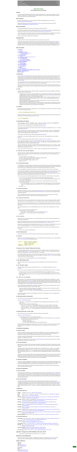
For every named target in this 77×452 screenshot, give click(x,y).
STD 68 (49, 401)
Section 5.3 (34, 140)
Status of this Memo (20, 26)
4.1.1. (20, 59)
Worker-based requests (24, 54)
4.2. (17, 296)
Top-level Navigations (23, 63)
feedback (74, 446)
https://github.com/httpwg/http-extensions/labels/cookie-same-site (28, 24)
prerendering (20, 423)
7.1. (18, 68)
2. (17, 52)
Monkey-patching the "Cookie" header (25, 60)
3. (17, 55)
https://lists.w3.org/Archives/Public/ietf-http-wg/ (25, 21)
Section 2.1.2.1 (52, 222)
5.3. (17, 359)
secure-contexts (20, 429)
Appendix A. (19, 69)
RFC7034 (19, 424)
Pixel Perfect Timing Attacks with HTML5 (32, 420)
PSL (18, 395)
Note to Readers (19, 18)
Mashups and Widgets (22, 359)
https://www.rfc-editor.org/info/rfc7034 (28, 425)
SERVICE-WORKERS (21, 414)
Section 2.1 (28, 251)
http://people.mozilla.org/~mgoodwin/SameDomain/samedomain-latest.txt (33, 428)
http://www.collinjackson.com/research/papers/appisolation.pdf (36, 419)
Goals (21, 50)
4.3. (18, 60)
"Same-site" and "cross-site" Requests (26, 150)
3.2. (17, 248)
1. (17, 49)
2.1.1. (20, 53)
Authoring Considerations (22, 61)
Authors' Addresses (20, 440)
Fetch (28, 392)
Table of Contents (20, 47)
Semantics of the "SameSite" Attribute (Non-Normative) (29, 248)
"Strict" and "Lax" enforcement (25, 59)
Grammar (21, 56)
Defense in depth (22, 62)
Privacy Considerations (22, 64)
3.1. (18, 56)
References (20, 67)
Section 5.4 (21, 315)
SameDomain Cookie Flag (39, 427)
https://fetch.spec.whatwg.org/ (36, 392)
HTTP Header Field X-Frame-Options (36, 424)
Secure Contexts (30, 429)
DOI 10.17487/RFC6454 (41, 406)
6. (17, 64)
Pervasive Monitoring (23, 66)
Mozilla (59, 4)
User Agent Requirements (22, 57)
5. (17, 61)
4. (17, 57)
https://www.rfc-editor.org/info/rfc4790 (39, 400)
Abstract (18, 12)
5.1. (18, 62)
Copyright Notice (20, 37)
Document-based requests (24, 53)
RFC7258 (19, 411)
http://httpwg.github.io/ (34, 23)
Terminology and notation (22, 52)
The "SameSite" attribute (23, 58)
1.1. (18, 50)
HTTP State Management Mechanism (31, 404)
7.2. (17, 416)
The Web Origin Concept (29, 406)
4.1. (18, 58)
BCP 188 (44, 411)
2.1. (17, 150)
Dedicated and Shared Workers (24, 197)
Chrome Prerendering (30, 423)
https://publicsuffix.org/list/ (34, 395)
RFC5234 (19, 401)
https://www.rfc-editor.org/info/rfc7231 (38, 410)
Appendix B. (19, 70)
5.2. (18, 63)
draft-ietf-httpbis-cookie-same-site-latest (38, 10)
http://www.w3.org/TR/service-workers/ (52, 414)
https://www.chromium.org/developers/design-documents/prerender (47, 423)
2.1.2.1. (17, 197)
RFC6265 (19, 404)
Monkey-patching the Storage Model (25, 296)
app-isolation (20, 418)
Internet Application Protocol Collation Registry (44, 399)
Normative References (23, 68)
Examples (21, 51)
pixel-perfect (20, 420)
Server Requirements (22, 55)
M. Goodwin (58, 3)
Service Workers (21, 216)
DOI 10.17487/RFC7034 (50, 424)
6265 (21, 3)
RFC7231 (19, 409)
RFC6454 (19, 406)
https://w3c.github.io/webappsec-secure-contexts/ (43, 429)
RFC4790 (19, 399)
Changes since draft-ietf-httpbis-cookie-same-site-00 (31, 69)
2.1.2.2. (17, 216)
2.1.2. (20, 54)
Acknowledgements (25, 70)
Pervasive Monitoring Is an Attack (36, 411)
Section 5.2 (54, 267)
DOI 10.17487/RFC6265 (45, 404)
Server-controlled (22, 65)
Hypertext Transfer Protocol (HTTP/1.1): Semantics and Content (44, 409)
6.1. (18, 65)
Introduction (20, 49)
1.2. (18, 51)
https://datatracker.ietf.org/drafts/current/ (45, 31)
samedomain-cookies (21, 427)
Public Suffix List (24, 395)
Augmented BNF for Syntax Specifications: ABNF (40, 401)
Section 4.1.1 (50, 255)
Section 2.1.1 (45, 211)
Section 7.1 (54, 372)
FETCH (19, 392)
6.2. (18, 66)
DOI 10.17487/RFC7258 (53, 411)
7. (17, 67)
